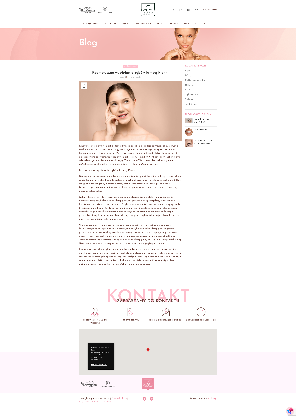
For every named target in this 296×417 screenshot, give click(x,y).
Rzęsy (187, 90)
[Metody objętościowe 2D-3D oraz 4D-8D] (189, 143)
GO (290, 409)
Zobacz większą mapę (99, 364)
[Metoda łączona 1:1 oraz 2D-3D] (189, 121)
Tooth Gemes (191, 104)
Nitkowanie (190, 85)
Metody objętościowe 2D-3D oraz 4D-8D (204, 142)
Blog (109, 402)
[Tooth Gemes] (189, 132)
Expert (188, 71)
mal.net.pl (212, 399)
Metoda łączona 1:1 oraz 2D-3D (203, 120)
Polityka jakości (98, 402)
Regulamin (84, 402)
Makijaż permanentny (195, 80)
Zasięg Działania (130, 66)
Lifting (188, 75)
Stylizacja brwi (191, 95)
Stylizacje (189, 99)
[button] (148, 350)
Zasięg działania (119, 399)
